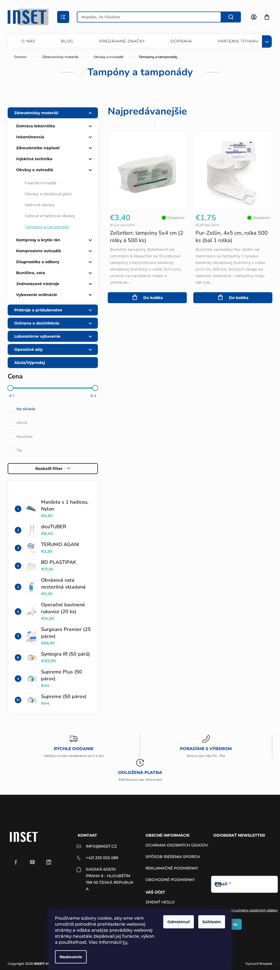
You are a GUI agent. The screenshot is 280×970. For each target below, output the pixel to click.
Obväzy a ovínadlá (34, 169)
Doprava (181, 41)
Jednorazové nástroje (37, 283)
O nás (28, 41)
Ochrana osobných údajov (176, 845)
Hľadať (231, 17)
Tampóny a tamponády (47, 226)
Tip (19, 450)
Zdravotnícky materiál (36, 112)
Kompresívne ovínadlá (38, 250)
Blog (67, 41)
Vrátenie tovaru (238, 41)
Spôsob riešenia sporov (172, 856)
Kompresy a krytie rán (38, 239)
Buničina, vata (30, 272)
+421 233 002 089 (102, 857)
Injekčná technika (34, 158)
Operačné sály (28, 349)
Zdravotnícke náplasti (38, 147)
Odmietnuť (178, 921)
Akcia (21, 422)
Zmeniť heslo (160, 902)
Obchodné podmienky (170, 879)
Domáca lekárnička (35, 126)
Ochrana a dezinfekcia (36, 323)
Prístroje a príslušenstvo (38, 310)
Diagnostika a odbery (37, 261)
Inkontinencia (30, 136)
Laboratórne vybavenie (37, 336)
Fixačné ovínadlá (40, 182)
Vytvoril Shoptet (259, 964)
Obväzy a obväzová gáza (48, 193)
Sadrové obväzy (40, 204)
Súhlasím (211, 921)
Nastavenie (71, 956)
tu (124, 942)
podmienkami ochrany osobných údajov (244, 910)
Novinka (24, 436)
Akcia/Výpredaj (29, 362)
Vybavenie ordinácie (36, 294)
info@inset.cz (101, 846)
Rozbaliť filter (49, 468)
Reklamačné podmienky (171, 868)
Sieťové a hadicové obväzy (50, 215)
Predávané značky (122, 41)
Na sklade (26, 408)
